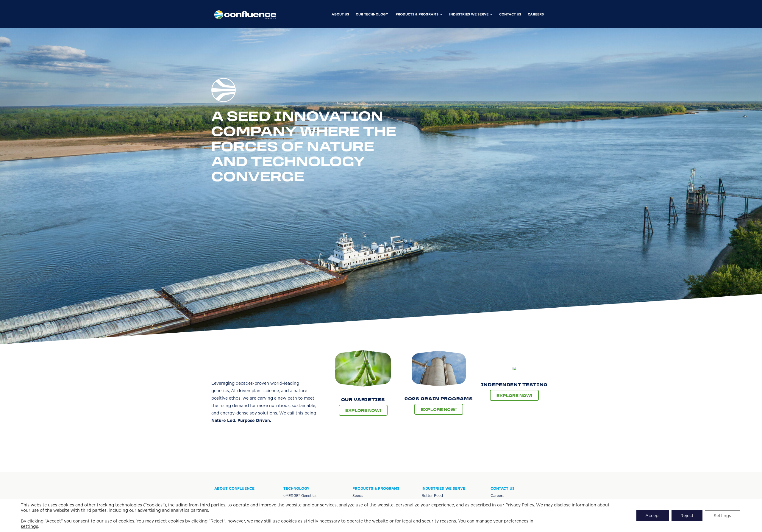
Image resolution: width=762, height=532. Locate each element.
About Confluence (234, 488)
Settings (722, 516)
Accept (652, 516)
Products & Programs (375, 488)
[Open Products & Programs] (441, 14)
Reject (687, 516)
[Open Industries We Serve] (491, 14)
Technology (296, 488)
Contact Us (503, 488)
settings (29, 526)
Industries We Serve (443, 488)
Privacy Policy (519, 505)
